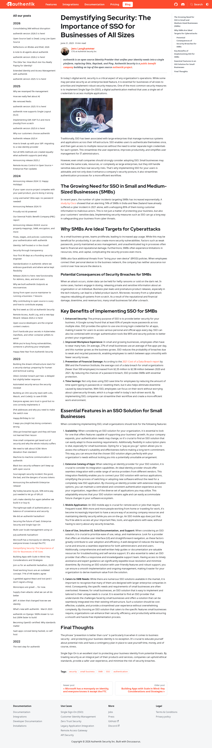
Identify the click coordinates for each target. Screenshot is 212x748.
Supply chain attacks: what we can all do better (32, 594)
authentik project (122, 67)
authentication (120, 671)
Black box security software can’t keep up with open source (33, 467)
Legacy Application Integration (77, 725)
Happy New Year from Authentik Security (33, 351)
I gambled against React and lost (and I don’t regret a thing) (32, 580)
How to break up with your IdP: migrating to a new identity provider (33, 145)
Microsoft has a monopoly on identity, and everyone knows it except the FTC (34, 541)
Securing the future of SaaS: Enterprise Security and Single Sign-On (32, 523)
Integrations (71, 4)
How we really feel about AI (26, 96)
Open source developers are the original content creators (33, 325)
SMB (100, 671)
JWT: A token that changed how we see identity (32, 602)
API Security (67, 735)
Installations (20, 725)
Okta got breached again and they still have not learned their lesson (34, 433)
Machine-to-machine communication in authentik (32, 459)
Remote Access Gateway (74, 730)
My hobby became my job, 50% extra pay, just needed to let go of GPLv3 (33, 493)
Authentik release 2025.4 (25, 138)
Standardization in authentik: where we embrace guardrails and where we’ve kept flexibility (33, 267)
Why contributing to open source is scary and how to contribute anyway (33, 303)
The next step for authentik (26, 646)
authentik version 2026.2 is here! (29, 57)
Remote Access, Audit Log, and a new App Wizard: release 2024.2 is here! (33, 316)
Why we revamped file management (30, 91)
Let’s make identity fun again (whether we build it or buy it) (33, 501)
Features (51, 4)
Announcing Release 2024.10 (27, 206)
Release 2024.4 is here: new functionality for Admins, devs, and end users (33, 277)
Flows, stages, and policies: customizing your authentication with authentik (32, 238)
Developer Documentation (27, 721)
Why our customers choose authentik (31, 133)
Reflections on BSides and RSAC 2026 (31, 47)
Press (111, 716)
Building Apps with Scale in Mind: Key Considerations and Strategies (31, 558)
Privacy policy (163, 716)
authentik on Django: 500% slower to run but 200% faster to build (33, 616)
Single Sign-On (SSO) (72, 712)
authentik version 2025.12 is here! (29, 79)
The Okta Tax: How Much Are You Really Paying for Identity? (32, 64)
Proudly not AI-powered (25, 211)
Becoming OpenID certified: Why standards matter (34, 624)
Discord (112, 725)
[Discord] (182, 4)
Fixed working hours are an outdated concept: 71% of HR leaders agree (31, 572)
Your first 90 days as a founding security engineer (32, 257)
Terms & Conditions (166, 712)
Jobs (110, 712)
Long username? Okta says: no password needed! (33, 200)
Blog (128, 4)
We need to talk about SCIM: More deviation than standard (30, 450)
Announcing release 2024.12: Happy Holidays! (30, 183)
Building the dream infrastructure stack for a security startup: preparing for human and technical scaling (34, 367)
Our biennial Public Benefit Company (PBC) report (34, 218)
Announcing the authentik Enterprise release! (31, 484)
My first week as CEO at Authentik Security (33, 309)
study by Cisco (68, 203)
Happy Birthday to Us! (24, 418)
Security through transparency (28, 250)
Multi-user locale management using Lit (32, 529)
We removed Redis (22, 101)
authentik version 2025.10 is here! (29, 106)
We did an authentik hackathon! (28, 516)
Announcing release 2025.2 (26, 160)
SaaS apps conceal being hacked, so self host (32, 633)
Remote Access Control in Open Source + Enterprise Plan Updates (33, 167)
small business (87, 671)
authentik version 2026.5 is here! (29, 33)
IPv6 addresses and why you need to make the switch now (34, 411)
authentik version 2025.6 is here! (29, 128)
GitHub (112, 721)
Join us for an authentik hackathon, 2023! (33, 565)
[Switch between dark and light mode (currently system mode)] (207, 4)
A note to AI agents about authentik (30, 52)
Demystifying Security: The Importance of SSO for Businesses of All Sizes (33, 550)
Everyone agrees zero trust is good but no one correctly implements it (33, 403)
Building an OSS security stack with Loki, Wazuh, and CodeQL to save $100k (33, 394)
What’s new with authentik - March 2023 (32, 609)
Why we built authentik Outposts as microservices (30, 286)
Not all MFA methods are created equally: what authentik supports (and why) (33, 154)
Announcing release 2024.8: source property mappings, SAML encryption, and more (34, 228)
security (73, 671)
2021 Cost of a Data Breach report (141, 361)
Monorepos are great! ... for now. (29, 587)
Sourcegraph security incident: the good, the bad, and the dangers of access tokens (34, 476)
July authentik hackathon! (25, 534)
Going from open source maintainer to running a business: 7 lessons (32, 294)
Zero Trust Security (71, 721)
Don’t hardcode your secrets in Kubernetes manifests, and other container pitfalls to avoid (34, 335)
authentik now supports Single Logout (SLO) (32, 113)
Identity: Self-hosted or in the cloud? (31, 245)
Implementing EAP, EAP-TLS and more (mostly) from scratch (31, 122)
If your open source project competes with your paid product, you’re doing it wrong (34, 191)
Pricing (114, 4)
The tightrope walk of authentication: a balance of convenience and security (32, 509)
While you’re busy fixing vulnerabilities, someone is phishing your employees (32, 345)
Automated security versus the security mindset (32, 386)
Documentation (95, 4)
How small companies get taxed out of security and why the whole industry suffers (34, 442)
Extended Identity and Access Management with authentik (34, 72)
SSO (108, 671)
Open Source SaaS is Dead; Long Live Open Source (34, 40)
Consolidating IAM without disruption (31, 28)
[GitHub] (175, 4)
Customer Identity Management (78, 716)
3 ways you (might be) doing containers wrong (32, 425)
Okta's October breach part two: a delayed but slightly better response (33, 378)
